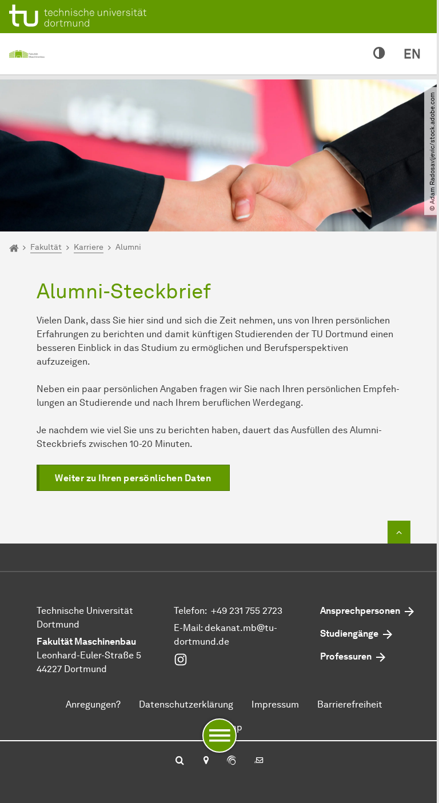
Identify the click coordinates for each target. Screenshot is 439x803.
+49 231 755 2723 (246, 610)
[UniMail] (259, 761)
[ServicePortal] (231, 761)
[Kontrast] (379, 53)
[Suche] (179, 761)
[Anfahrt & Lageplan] (205, 761)
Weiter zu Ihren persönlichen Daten (133, 478)
